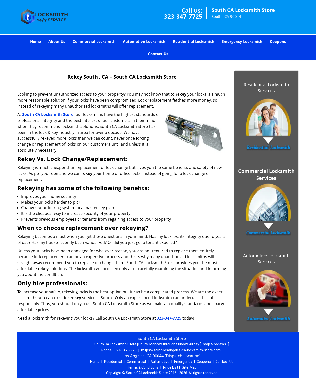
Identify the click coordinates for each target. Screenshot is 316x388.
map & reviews (215, 344)
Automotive (160, 362)
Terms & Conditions (142, 367)
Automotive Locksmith (144, 41)
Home (35, 41)
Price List (170, 367)
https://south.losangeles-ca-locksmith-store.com (181, 350)
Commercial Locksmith (94, 41)
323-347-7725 (183, 16)
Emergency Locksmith (242, 41)
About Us (56, 41)
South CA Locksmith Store (47, 114)
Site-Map (189, 367)
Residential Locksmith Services (266, 87)
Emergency (183, 362)
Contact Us (158, 53)
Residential (113, 362)
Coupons (278, 41)
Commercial (136, 362)
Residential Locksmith (193, 41)
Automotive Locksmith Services (266, 259)
